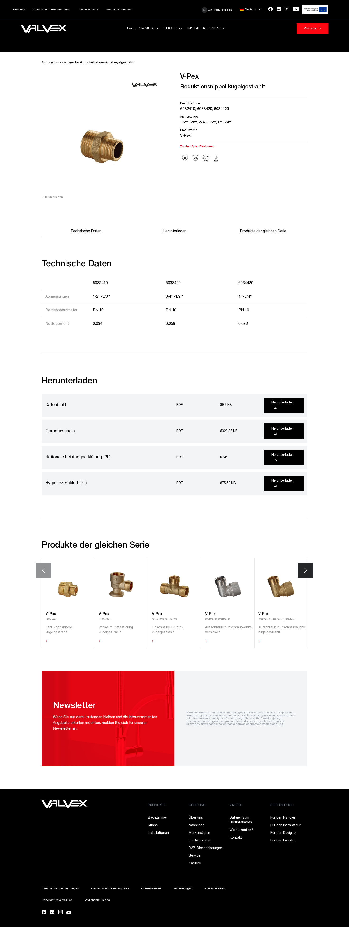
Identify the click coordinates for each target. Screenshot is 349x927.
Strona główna (51, 62)
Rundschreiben (214, 888)
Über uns (19, 9)
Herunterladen (52, 197)
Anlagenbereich (74, 62)
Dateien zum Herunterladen (51, 9)
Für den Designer (283, 833)
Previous (43, 570)
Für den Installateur (285, 825)
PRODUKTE (157, 805)
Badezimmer (140, 29)
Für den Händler (282, 818)
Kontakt (236, 838)
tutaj (281, 724)
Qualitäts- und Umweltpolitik (110, 888)
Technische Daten (86, 231)
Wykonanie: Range (97, 900)
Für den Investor (283, 840)
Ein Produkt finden (219, 9)
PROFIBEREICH (282, 805)
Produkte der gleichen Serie (263, 231)
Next (305, 570)
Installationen (203, 29)
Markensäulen (199, 833)
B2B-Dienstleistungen (206, 848)
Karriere (195, 863)
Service (194, 856)
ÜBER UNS (197, 805)
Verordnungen (182, 888)
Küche (170, 29)
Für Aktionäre (199, 840)
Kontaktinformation (119, 9)
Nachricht (196, 825)
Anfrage (310, 28)
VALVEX (236, 805)
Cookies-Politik (151, 888)
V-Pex (185, 136)
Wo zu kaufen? (88, 9)
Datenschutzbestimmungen (60, 888)
